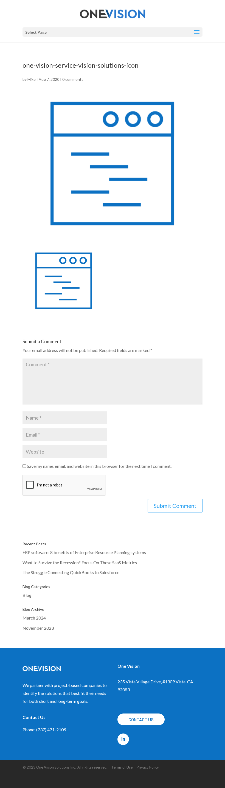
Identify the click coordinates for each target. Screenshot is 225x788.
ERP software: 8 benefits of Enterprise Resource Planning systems (84, 552)
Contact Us (141, 719)
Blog (27, 595)
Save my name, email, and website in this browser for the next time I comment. (99, 466)
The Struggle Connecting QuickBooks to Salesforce (70, 572)
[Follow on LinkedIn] (123, 739)
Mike (31, 79)
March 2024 (34, 617)
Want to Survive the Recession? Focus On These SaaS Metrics (79, 562)
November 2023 (38, 628)
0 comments (72, 79)
